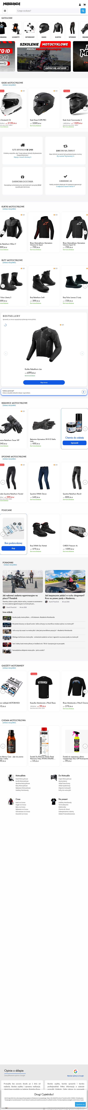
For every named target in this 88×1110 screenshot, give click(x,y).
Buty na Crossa (20, 807)
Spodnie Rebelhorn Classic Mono (38, 369)
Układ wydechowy (64, 786)
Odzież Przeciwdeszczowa (67, 814)
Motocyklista (20, 776)
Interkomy (29, 37)
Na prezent (63, 799)
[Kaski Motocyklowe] (44, 28)
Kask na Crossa (20, 802)
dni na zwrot (65, 150)
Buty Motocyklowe (22, 786)
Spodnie (72, 37)
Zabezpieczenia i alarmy (66, 811)
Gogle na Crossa (21, 805)
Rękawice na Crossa (22, 809)
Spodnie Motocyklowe (23, 783)
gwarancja (65, 180)
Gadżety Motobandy (22, 790)
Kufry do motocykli (65, 790)
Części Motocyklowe (65, 779)
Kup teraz (44, 382)
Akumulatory (63, 781)
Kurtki (58, 37)
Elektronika (62, 807)
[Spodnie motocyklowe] (72, 28)
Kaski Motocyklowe (22, 779)
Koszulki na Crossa (22, 814)
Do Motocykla (64, 776)
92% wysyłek (22, 149)
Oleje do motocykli (65, 788)
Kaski (44, 37)
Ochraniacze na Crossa (23, 811)
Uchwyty (15, 37)
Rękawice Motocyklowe (23, 788)
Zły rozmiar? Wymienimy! (65, 156)
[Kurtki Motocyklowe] (58, 28)
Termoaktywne (63, 805)
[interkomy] (30, 28)
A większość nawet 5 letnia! (65, 186)
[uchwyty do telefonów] (15, 28)
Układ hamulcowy (64, 783)
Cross (18, 799)
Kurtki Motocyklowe (22, 781)
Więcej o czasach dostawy (22, 157)
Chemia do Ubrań (64, 809)
